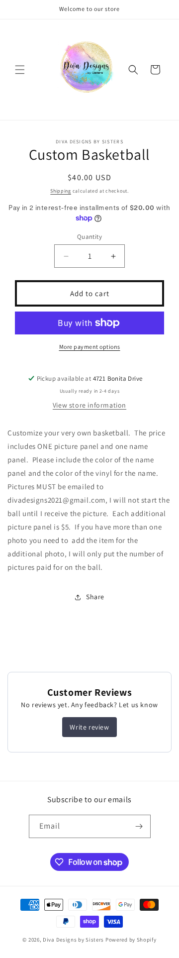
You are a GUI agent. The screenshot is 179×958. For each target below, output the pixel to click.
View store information (89, 405)
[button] (20, 70)
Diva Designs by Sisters (73, 939)
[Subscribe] (139, 826)
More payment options (89, 346)
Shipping (60, 191)
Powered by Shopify (131, 939)
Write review (89, 727)
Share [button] (95, 596)
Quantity (89, 236)
